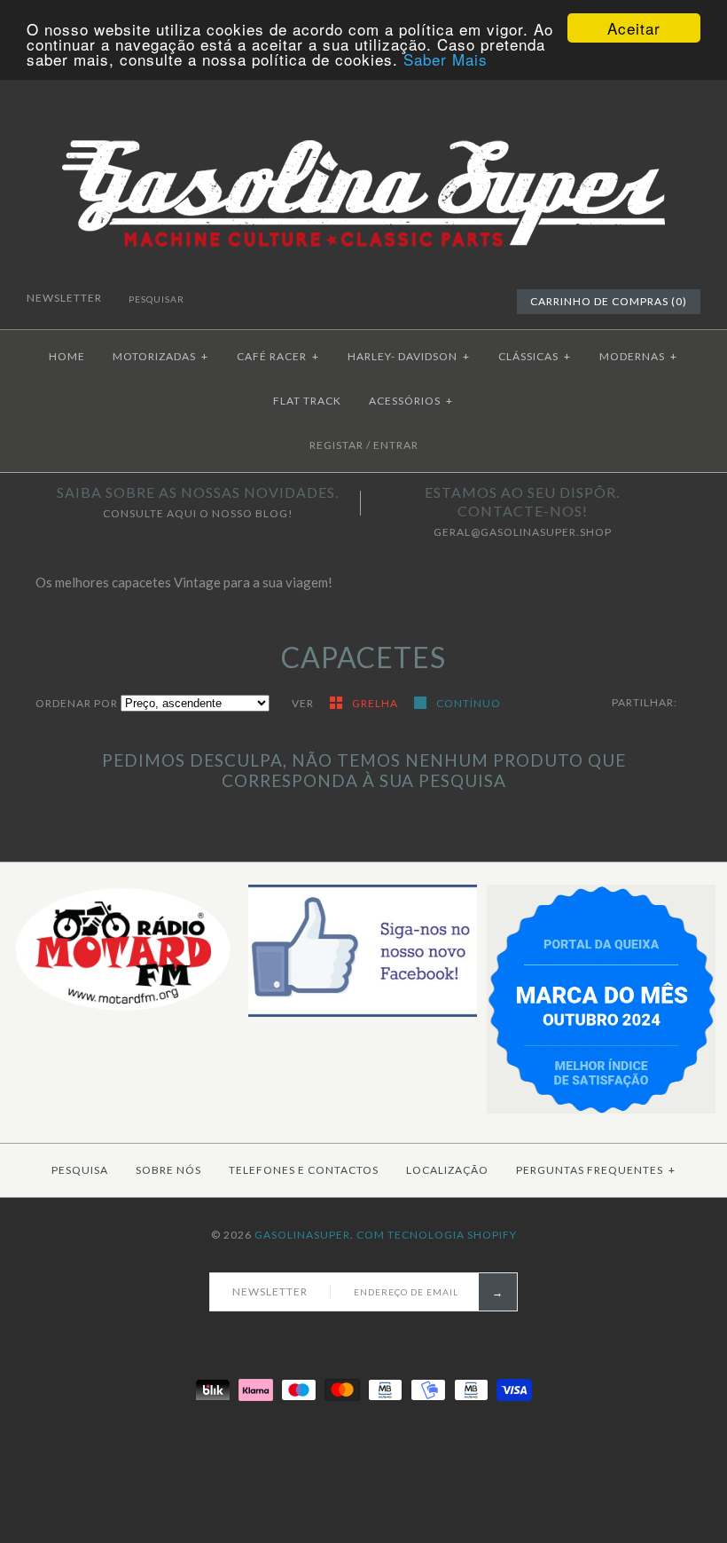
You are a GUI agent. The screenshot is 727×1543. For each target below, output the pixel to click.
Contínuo (468, 703)
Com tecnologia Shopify (436, 1234)
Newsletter (66, 297)
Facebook (426, 300)
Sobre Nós (168, 1170)
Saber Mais (445, 59)
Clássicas (534, 356)
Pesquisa (79, 1170)
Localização (447, 1170)
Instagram (468, 300)
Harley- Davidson (409, 356)
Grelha (376, 703)
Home (67, 356)
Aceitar (634, 28)
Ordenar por (76, 703)
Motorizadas (160, 356)
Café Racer (278, 356)
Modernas (638, 356)
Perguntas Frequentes (596, 1170)
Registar (336, 445)
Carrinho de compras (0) (608, 301)
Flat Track (307, 400)
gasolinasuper (302, 1234)
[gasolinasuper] (364, 126)
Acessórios (411, 400)
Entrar (395, 445)
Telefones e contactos (304, 1170)
